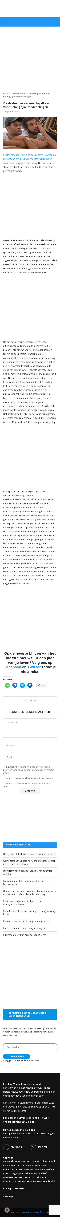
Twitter (34, 666)
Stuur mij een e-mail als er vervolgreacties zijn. (30, 778)
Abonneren (16, 1056)
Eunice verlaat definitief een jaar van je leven (26, 928)
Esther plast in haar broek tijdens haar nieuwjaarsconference (22, 902)
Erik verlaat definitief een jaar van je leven (24, 934)
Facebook (12, 666)
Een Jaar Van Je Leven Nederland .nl (34, 1212)
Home (6, 93)
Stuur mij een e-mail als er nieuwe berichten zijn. (27, 785)
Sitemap (8, 1196)
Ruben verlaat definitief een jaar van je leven (26, 921)
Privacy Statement (14, 1188)
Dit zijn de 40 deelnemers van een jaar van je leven (29, 853)
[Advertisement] (30, 58)
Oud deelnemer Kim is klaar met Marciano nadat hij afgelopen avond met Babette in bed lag (29, 892)
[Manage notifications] (7, 1210)
